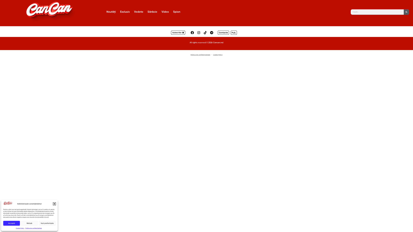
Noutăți (111, 12)
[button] (54, 204)
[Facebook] (192, 32)
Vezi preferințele (47, 223)
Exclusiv (125, 12)
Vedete (138, 12)
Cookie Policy (20, 228)
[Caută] (406, 12)
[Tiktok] (205, 32)
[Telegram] (211, 32)
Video (165, 12)
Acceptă (11, 223)
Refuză (29, 223)
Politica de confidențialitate (33, 228)
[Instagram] (199, 32)
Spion (176, 12)
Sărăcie (152, 12)
